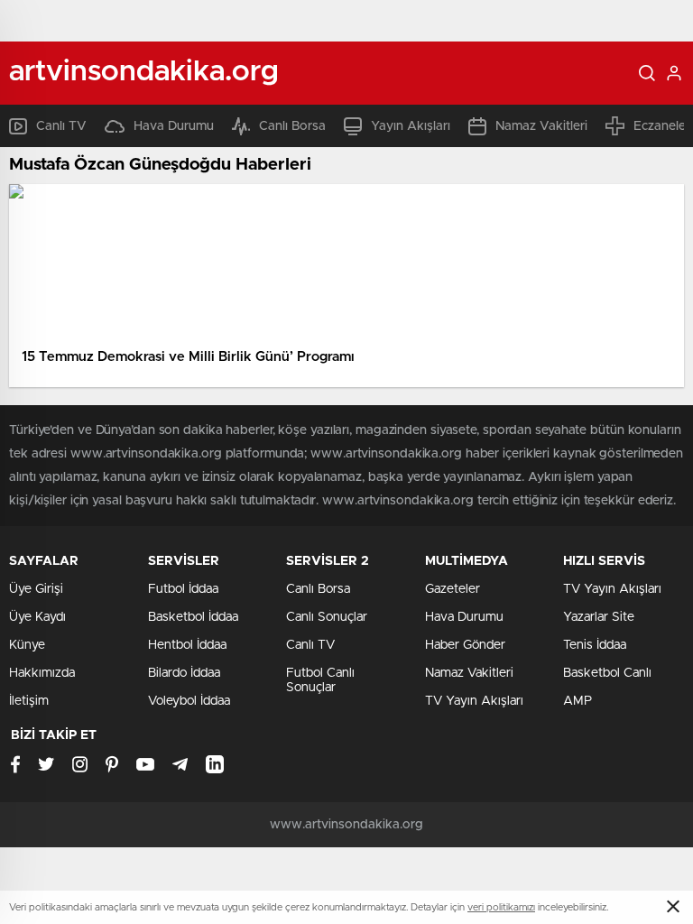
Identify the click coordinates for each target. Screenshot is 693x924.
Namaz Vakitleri (541, 126)
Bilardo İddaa (184, 673)
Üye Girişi (36, 589)
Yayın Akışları (410, 126)
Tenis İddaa (594, 645)
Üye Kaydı (37, 617)
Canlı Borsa (292, 126)
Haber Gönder (465, 645)
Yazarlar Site (598, 617)
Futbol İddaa (183, 589)
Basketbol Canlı (607, 673)
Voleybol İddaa (189, 701)
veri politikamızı (501, 907)
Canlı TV (61, 126)
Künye (27, 645)
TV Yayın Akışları (474, 701)
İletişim (29, 701)
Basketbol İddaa (193, 617)
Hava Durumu (174, 126)
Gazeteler (452, 589)
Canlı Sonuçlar (326, 617)
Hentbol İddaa (187, 645)
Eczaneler (661, 126)
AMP (577, 701)
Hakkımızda (42, 673)
